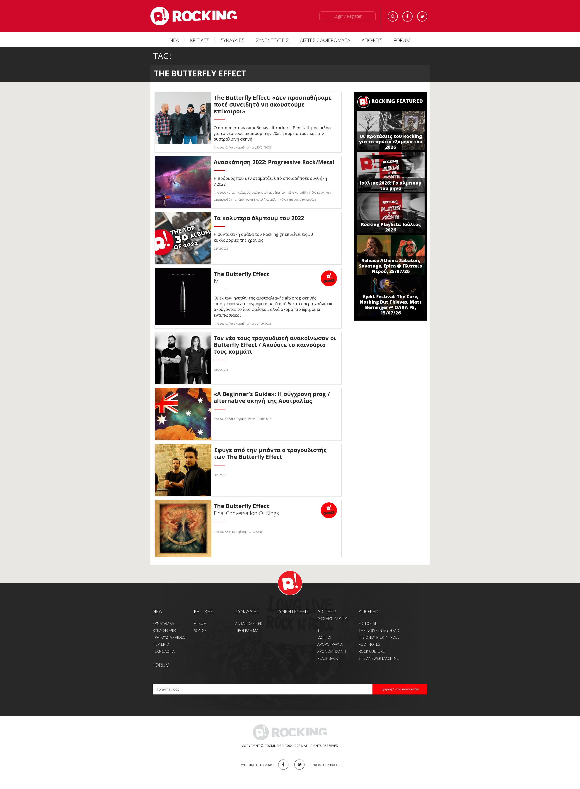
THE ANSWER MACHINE (379, 658)
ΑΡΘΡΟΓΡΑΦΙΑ (330, 644)
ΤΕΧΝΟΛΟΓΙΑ (164, 651)
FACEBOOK (283, 765)
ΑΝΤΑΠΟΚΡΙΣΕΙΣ (249, 623)
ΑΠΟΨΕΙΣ (372, 40)
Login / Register (348, 16)
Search (393, 16)
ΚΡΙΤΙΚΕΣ (199, 40)
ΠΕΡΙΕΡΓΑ (161, 644)
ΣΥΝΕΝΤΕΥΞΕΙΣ (272, 40)
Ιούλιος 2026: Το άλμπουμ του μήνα (390, 185)
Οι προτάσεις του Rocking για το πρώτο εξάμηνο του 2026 (390, 141)
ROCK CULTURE (372, 651)
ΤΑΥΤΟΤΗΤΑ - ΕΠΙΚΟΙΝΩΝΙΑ (255, 765)
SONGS (200, 630)
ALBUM (200, 623)
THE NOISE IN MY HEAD (379, 630)
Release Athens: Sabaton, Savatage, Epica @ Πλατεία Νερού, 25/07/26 (391, 265)
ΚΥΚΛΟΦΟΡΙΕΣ (165, 630)
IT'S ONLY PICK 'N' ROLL (379, 637)
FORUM (402, 40)
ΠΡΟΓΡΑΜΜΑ (247, 630)
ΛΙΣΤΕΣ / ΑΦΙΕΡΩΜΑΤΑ (325, 40)
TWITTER (299, 765)
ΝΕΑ (174, 40)
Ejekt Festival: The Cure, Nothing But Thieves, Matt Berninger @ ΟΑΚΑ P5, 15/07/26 (391, 304)
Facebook (407, 16)
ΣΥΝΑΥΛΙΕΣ (232, 40)
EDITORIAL (368, 623)
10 (319, 630)
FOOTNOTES (369, 644)
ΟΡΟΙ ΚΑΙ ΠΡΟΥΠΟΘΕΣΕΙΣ (325, 765)
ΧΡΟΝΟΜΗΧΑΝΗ (331, 651)
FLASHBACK (327, 658)
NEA (157, 611)
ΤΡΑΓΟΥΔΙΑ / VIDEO (169, 637)
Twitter (422, 16)
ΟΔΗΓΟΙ (324, 637)
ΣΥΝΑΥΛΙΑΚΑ (163, 623)
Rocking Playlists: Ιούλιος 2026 (391, 227)
